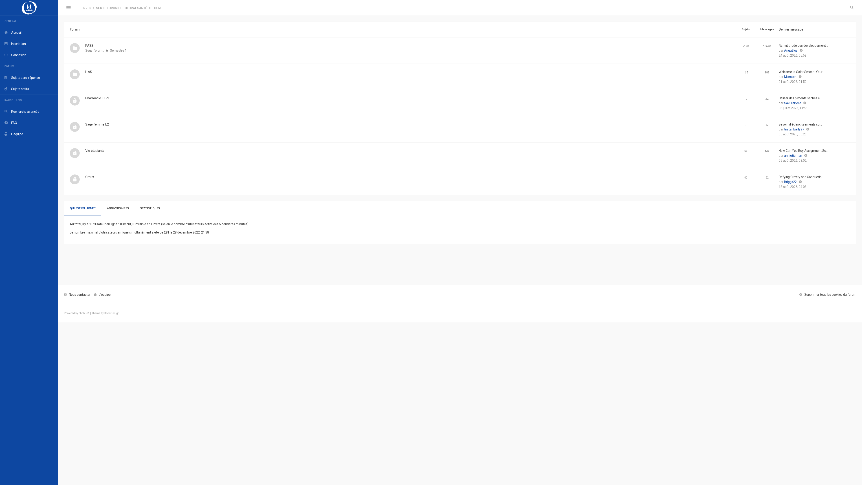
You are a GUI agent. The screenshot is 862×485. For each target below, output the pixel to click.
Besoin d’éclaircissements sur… (800, 124)
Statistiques (150, 208)
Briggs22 (790, 182)
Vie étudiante (95, 151)
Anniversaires (118, 208)
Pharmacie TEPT (97, 98)
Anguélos (791, 50)
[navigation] (29, 242)
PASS (89, 46)
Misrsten (790, 77)
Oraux (89, 177)
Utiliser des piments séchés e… (800, 98)
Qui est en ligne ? (83, 208)
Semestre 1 (118, 50)
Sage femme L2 (97, 124)
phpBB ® (84, 313)
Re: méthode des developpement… (803, 45)
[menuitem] (851, 8)
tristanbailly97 (794, 129)
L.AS (88, 72)
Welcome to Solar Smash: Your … (802, 72)
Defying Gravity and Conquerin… (801, 177)
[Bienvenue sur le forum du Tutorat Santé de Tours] (29, 8)
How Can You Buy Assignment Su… (803, 150)
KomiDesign (111, 313)
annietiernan (793, 155)
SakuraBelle (792, 103)
